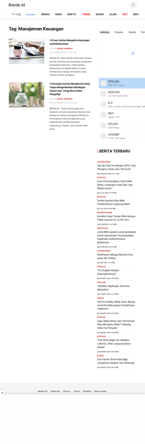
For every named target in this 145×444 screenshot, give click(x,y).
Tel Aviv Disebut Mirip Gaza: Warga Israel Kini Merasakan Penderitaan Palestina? (116, 305)
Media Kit (42, 391)
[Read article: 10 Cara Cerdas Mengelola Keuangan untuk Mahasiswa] (26, 51)
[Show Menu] (133, 5)
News (58, 14)
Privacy (66, 391)
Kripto (71, 14)
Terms (77, 391)
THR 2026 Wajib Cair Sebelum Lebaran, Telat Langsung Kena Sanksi (114, 343)
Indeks (45, 14)
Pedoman (55, 391)
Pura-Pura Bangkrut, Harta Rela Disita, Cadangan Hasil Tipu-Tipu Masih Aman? (115, 185)
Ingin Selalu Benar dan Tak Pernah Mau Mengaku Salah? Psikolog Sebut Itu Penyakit (116, 324)
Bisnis (100, 14)
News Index (100, 391)
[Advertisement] (72, 419)
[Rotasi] (31, 14)
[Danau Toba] (16, 14)
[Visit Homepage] (17, 5)
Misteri (138, 14)
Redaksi (87, 391)
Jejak (113, 14)
